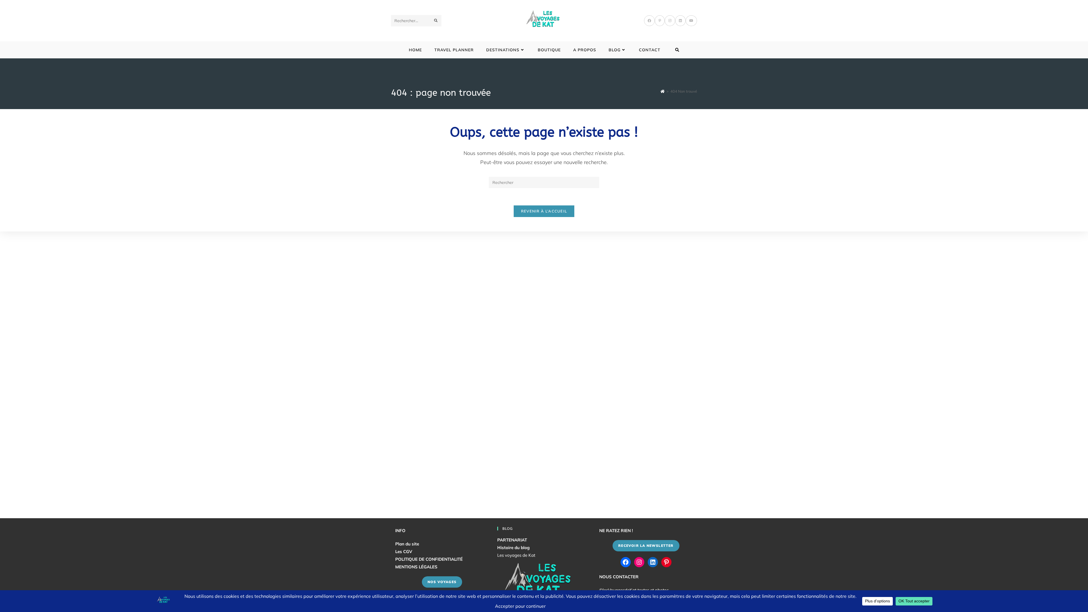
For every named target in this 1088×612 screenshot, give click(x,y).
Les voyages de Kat (516, 555)
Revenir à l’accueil (544, 211)
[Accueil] (662, 91)
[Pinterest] (660, 20)
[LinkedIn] (680, 20)
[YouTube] (691, 20)
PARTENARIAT (512, 540)
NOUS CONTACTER (619, 576)
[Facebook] (649, 20)
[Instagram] (670, 20)
